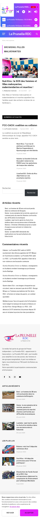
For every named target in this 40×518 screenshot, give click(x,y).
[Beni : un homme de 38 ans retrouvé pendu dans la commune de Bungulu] (8, 394)
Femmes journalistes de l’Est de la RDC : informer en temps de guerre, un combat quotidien (19, 294)
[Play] (23, 12)
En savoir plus (15, 506)
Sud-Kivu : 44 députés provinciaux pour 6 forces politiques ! (26, 461)
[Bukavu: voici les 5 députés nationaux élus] (8, 449)
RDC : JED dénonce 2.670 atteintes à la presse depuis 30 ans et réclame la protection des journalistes (19, 309)
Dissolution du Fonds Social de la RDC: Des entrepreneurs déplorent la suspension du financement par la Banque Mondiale (27, 476)
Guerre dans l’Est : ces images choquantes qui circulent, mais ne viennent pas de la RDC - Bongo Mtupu (20, 288)
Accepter (29, 513)
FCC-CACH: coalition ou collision (19, 125)
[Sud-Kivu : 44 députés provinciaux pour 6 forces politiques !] (8, 461)
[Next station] (17, 12)
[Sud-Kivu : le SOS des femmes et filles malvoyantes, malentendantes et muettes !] (20, 68)
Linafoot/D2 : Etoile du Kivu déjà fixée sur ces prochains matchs (27, 176)
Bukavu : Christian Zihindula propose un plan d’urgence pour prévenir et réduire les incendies (20, 227)
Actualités (7, 76)
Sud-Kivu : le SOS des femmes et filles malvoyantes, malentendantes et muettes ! (19, 84)
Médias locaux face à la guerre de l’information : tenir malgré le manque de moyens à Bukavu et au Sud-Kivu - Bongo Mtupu (20, 304)
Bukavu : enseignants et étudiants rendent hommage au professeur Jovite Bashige (20, 268)
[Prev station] (30, 12)
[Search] (36, 33)
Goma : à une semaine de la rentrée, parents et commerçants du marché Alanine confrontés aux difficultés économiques (21, 215)
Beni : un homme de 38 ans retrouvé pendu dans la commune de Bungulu (26, 394)
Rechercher (6, 188)
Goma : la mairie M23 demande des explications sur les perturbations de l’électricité (18, 234)
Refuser (10, 513)
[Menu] (3, 33)
